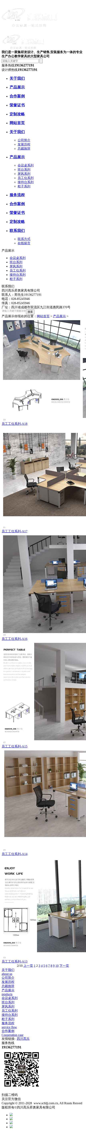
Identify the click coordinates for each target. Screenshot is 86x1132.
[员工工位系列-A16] (43, 585)
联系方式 (24, 239)
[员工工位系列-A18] (43, 370)
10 (57, 965)
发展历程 (24, 144)
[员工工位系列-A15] (43, 692)
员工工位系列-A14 (14, 854)
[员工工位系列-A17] (43, 477)
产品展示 (59, 316)
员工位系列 (26, 178)
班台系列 (24, 169)
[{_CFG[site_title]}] (30, 30)
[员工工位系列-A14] (43, 800)
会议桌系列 (26, 165)
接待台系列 (26, 182)
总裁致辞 (24, 148)
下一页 (64, 965)
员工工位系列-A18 (14, 423)
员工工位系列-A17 (14, 531)
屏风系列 (24, 173)
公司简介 (24, 140)
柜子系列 (24, 186)
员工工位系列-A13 (14, 961)
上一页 (28, 965)
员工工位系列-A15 (14, 746)
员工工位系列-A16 (14, 639)
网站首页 (43, 316)
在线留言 (24, 243)
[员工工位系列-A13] (43, 908)
